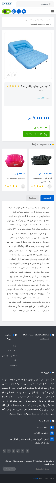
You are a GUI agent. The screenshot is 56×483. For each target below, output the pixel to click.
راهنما (14, 360)
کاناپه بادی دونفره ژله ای (16, 178)
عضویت (9, 469)
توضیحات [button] (47, 198)
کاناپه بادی (40, 98)
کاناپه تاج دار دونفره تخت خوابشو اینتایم (42, 180)
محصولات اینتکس (9, 355)
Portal (35, 478)
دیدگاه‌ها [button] (32, 198)
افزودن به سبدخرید (34, 134)
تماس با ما (12, 350)
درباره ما (13, 365)
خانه (15, 345)
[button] (24, 11)
